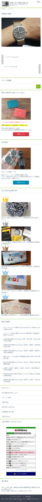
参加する (33, 471)
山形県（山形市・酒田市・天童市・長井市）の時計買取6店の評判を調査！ (21, 369)
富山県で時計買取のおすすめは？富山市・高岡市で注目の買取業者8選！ (21, 363)
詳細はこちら (21, 134)
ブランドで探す (7, 397)
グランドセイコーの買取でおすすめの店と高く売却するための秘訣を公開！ (21, 328)
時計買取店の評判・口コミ (10, 393)
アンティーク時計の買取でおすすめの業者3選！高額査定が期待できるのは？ (21, 334)
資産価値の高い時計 (8, 412)
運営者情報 (28, 496)
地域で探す (5, 402)
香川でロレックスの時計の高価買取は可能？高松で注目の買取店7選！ (21, 357)
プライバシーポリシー (16, 496)
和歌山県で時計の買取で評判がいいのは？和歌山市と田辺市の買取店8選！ (21, 374)
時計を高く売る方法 (8, 407)
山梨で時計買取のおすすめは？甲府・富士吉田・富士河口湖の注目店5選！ (21, 340)
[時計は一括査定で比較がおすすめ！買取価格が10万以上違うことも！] (16, 4)
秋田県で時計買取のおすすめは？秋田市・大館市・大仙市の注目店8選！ (21, 380)
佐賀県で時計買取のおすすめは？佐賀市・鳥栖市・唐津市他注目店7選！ (21, 345)
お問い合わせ (6, 416)
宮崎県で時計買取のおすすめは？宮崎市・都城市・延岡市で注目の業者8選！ (21, 351)
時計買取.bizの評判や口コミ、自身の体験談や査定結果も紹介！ (21, 315)
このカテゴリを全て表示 (21, 469)
